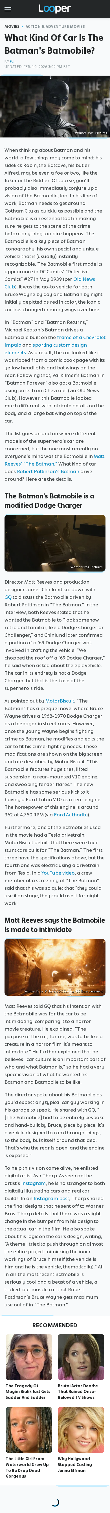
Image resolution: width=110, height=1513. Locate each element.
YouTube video (58, 873)
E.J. (13, 61)
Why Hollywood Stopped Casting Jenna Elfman (75, 1464)
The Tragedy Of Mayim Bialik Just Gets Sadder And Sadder (28, 1392)
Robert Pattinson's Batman (48, 471)
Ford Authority (71, 814)
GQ (8, 597)
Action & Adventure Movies (55, 26)
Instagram (33, 1183)
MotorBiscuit (59, 700)
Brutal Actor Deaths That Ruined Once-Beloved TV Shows (78, 1392)
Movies (12, 26)
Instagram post (51, 1198)
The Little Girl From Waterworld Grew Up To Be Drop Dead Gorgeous (27, 1467)
